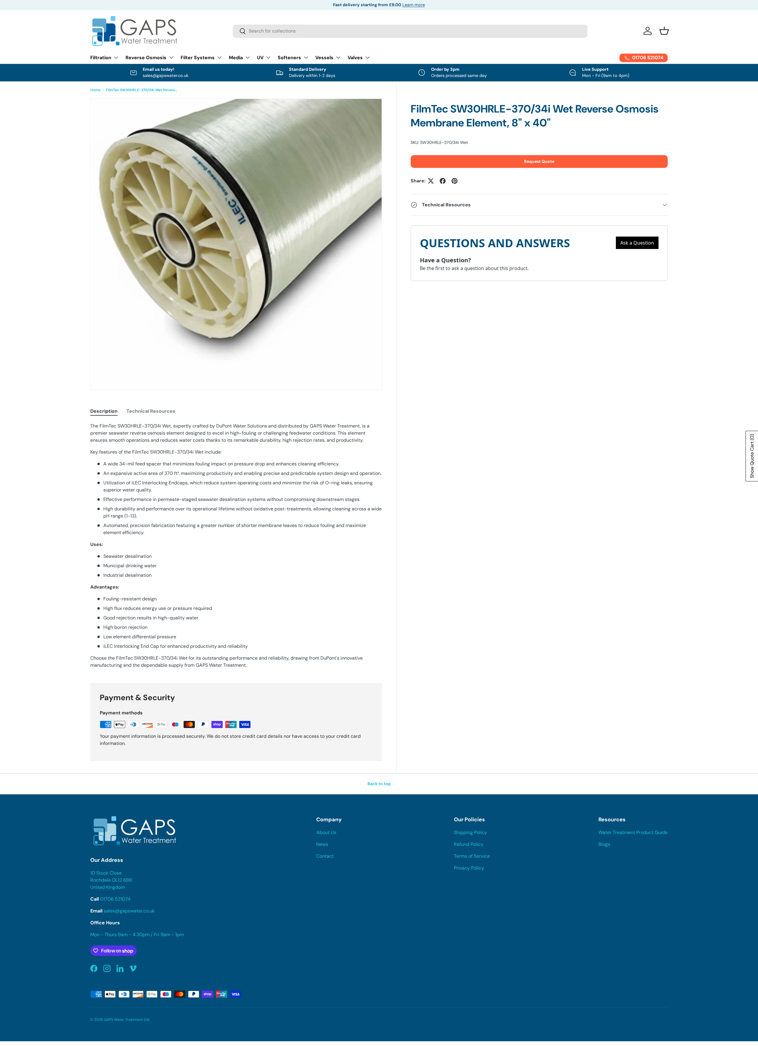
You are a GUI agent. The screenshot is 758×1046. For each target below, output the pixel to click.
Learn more (413, 4)
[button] (664, 30)
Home (95, 90)
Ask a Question (637, 243)
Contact (325, 856)
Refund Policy (469, 844)
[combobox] (410, 31)
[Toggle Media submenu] (247, 57)
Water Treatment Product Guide (633, 832)
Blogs (604, 844)
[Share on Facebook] (443, 181)
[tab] (104, 411)
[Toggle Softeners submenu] (305, 57)
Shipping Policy (470, 832)
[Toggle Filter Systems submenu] (219, 57)
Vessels (324, 57)
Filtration (100, 57)
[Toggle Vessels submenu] (338, 57)
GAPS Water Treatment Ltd (126, 1019)
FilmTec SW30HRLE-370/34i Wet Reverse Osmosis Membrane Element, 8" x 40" (141, 90)
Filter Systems (198, 57)
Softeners (289, 57)
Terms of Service (472, 856)
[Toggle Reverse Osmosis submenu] (171, 57)
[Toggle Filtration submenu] (116, 57)
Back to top (379, 783)
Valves (355, 57)
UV (260, 57)
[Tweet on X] (431, 181)
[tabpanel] (236, 545)
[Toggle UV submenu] (268, 57)
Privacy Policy (469, 868)
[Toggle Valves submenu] (367, 57)
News (322, 844)
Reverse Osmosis (146, 57)
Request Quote (539, 161)
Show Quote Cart (752, 456)
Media (236, 57)
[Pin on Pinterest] (454, 181)
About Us (326, 832)
